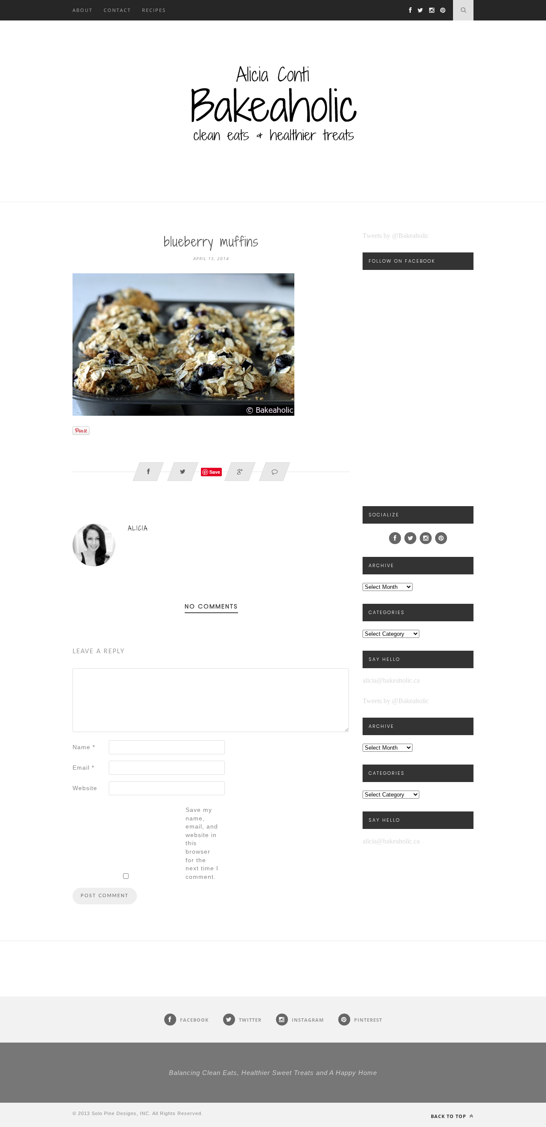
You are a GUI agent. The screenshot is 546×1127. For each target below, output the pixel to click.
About (83, 10)
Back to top (449, 1116)
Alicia (138, 528)
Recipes (154, 10)
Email (83, 767)
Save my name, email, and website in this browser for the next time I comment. (202, 843)
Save (214, 472)
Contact (117, 10)
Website (85, 788)
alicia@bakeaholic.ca (391, 680)
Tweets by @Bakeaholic (396, 235)
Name (84, 747)
